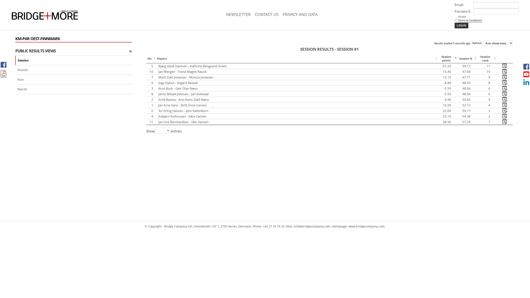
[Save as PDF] (3, 74)
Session (23, 60)
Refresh (477, 43)
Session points (446, 58)
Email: (459, 4)
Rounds (22, 70)
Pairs (20, 80)
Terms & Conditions (470, 20)
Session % (465, 58)
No (150, 58)
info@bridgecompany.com (312, 226)
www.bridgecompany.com (366, 226)
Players (162, 58)
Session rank (485, 58)
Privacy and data (300, 14)
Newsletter (238, 14)
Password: (463, 11)
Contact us (266, 14)
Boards (22, 89)
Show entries (164, 131)
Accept (467, 18)
